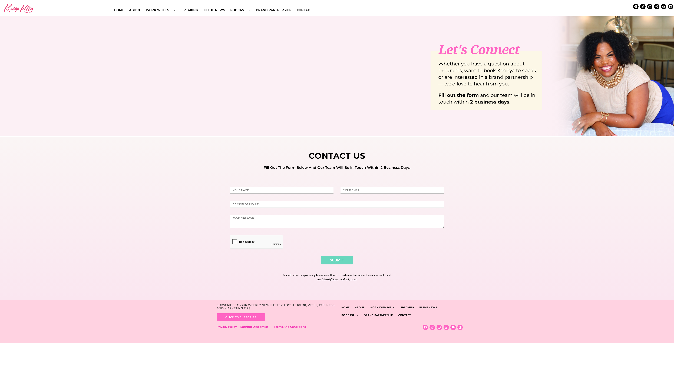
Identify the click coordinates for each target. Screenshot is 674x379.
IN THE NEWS (214, 10)
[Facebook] (636, 6)
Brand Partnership (274, 10)
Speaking (189, 10)
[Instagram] (650, 6)
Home (119, 10)
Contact (304, 10)
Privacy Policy (228, 326)
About (135, 10)
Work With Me (159, 10)
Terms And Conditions (290, 326)
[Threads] (656, 6)
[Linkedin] (670, 6)
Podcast (238, 10)
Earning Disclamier (256, 326)
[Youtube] (663, 6)
